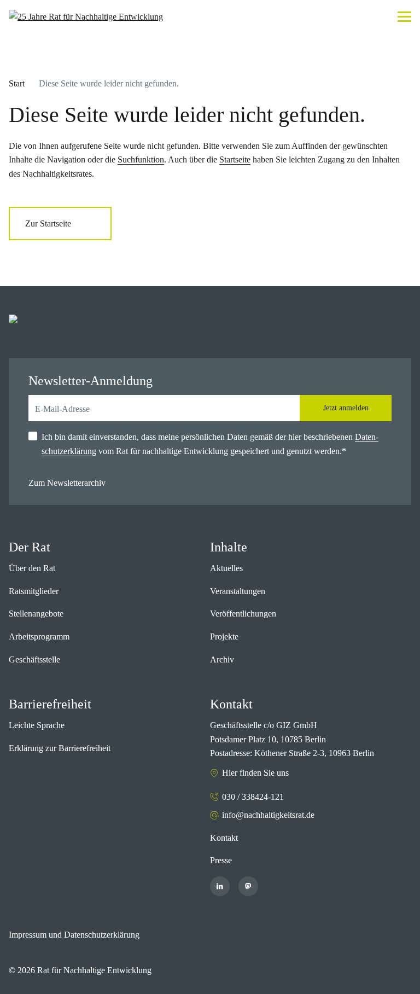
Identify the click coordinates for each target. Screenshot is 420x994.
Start (17, 83)
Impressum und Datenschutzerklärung (74, 934)
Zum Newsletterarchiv (67, 482)
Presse (221, 860)
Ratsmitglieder (34, 591)
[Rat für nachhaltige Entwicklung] (86, 17)
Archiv (222, 659)
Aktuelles (226, 568)
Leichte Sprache (37, 725)
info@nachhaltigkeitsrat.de (268, 814)
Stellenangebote (36, 613)
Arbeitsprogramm (39, 636)
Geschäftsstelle (34, 659)
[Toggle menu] (404, 17)
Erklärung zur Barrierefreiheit (59, 748)
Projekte (224, 636)
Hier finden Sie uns (255, 772)
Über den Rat (32, 568)
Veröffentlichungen (243, 613)
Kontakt (224, 837)
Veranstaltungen (237, 591)
